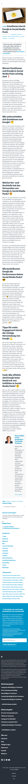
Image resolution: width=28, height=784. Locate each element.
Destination (13, 578)
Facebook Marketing (6, 580)
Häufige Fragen (5, 744)
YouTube (18, 598)
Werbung (4, 598)
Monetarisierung (9, 584)
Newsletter (7, 587)
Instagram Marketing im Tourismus (11, 687)
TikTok (7, 594)
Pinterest (21, 587)
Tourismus (16, 594)
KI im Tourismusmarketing (9, 690)
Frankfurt (21, 580)
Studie (3, 594)
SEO (11, 589)
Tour (13, 594)
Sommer (14, 591)
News (3, 587)
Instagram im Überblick (8, 719)
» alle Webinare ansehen (8, 730)
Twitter (3, 596)
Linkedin (16, 582)
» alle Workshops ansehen (9, 704)
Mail (16, 494)
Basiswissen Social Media (11, 575)
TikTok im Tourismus (7, 716)
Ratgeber (4, 589)
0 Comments (12, 38)
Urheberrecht (9, 596)
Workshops (5, 567)
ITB (12, 582)
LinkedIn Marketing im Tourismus (11, 725)
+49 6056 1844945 (9, 527)
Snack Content (15, 589)
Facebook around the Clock (9, 722)
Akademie (5, 539)
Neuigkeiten (20, 584)
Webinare (4, 754)
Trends (4, 565)
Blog (2, 741)
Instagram (4, 36)
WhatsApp (9, 598)
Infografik (5, 551)
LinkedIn (20, 494)
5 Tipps (4, 536)
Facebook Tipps (15, 580)
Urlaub (13, 596)
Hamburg (4, 582)
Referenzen (4, 748)
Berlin (18, 575)
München (15, 584)
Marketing (20, 582)
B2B (3, 544)
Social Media (19, 501)
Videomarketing (19, 596)
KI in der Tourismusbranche (9, 713)
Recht (8, 589)
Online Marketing (7, 558)
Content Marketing (7, 546)
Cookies (16, 769)
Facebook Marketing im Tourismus (11, 699)
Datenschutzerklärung (7, 636)
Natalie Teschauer (19, 442)
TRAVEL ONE (22, 594)
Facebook (19, 34)
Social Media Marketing (13, 36)
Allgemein (14, 34)
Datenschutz (14, 776)
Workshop (14, 598)
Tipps (10, 594)
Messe (3, 584)
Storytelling (5, 563)
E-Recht (18, 578)
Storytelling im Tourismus (9, 693)
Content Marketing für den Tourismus (12, 696)
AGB (14, 778)
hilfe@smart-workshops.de (11, 528)
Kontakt (3, 751)
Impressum (14, 773)
